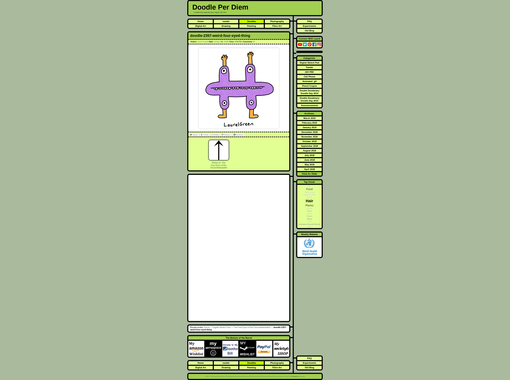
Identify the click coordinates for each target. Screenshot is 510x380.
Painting (251, 26)
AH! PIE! (309, 72)
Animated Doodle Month (309, 224)
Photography (277, 21)
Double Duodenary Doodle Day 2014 (309, 92)
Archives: (309, 113)
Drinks (309, 213)
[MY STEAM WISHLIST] (247, 349)
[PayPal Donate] (264, 349)
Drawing (226, 26)
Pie (309, 186)
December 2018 (309, 132)
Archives (240, 376)
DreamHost (302, 376)
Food (309, 189)
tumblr (226, 21)
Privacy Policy (225, 376)
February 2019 (309, 122)
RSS (251, 376)
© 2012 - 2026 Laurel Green (212, 376)
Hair (309, 201)
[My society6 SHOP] (281, 349)
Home (200, 21)
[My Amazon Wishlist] (196, 349)
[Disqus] (238, 212)
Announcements (309, 105)
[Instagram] (319, 44)
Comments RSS (257, 376)
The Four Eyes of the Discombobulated (251, 327)
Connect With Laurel (309, 38)
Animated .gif (309, 81)
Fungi (309, 221)
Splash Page (233, 376)
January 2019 (309, 127)
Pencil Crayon (309, 86)
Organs (310, 216)
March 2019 (309, 118)
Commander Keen (309, 194)
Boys (309, 219)
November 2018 (309, 136)
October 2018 (309, 141)
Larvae (309, 197)
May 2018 (309, 164)
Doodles (251, 21)
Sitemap (246, 376)
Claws (309, 227)
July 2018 (309, 155)
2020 (226, 42)
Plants (309, 205)
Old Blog (309, 30)
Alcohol (309, 208)
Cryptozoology (309, 192)
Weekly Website (309, 234)
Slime (309, 211)
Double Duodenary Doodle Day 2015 (309, 99)
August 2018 (309, 150)
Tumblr (309, 67)
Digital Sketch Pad (221, 327)
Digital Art (200, 26)
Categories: (309, 58)
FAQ (309, 21)
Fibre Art (277, 26)
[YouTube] (300, 44)
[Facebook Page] (314, 44)
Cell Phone (309, 76)
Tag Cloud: (309, 182)
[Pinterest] (310, 44)
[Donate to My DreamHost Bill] (230, 349)
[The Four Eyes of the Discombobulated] (219, 150)
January (217, 42)
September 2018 (309, 146)
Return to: (218, 165)
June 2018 (309, 160)
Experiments (309, 26)
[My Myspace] (213, 349)
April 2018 (309, 169)
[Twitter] (305, 44)
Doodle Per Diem (220, 7)
